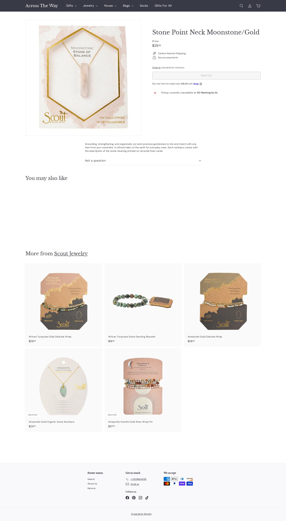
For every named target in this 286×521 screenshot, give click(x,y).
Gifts (70, 6)
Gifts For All (163, 6)
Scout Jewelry (71, 253)
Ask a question (95, 160)
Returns (91, 488)
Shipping (156, 67)
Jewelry (89, 6)
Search (91, 479)
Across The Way (41, 5)
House (109, 6)
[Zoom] (83, 78)
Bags (127, 6)
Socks (144, 6)
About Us (92, 483)
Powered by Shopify (141, 514)
